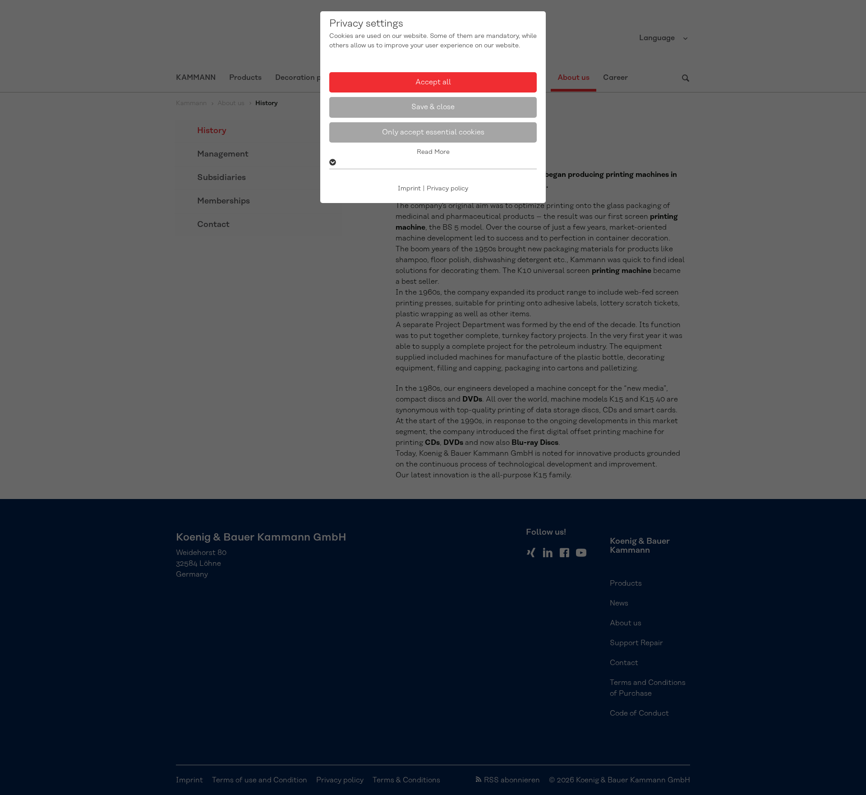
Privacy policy (447, 188)
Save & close (433, 107)
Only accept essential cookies (433, 132)
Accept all (433, 82)
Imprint (409, 188)
